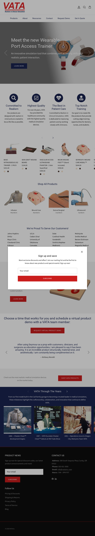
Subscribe (47, 278)
